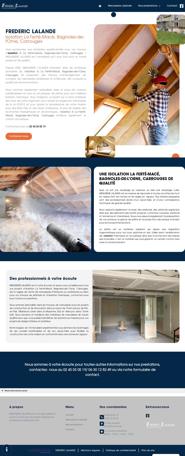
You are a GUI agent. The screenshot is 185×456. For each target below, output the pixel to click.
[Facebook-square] (182, 6)
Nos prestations (147, 6)
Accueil (70, 414)
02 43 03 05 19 (37, 127)
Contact (172, 6)
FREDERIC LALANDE (65, 450)
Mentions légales (90, 450)
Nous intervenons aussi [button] (16, 390)
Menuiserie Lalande (120, 6)
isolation (13, 53)
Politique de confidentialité (121, 450)
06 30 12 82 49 (111, 419)
